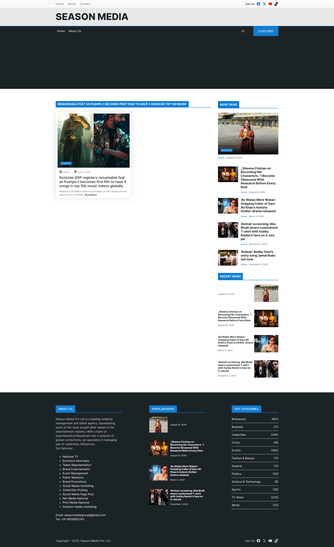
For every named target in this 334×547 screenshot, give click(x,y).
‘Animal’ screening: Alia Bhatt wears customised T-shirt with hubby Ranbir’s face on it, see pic (259, 231)
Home (59, 4)
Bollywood (226, 150)
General (237, 466)
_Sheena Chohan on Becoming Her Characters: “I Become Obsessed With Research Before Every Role (258, 177)
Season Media (92, 16)
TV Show (238, 497)
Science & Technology (246, 481)
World (235, 505)
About (72, 4)
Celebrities (66, 163)
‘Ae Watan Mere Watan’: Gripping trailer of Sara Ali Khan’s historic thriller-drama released (258, 205)
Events (236, 450)
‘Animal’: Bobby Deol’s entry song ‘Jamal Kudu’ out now (258, 255)
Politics (236, 474)
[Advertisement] (167, 64)
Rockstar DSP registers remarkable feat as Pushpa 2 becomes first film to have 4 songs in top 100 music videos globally (92, 181)
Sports (236, 489)
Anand (66, 172)
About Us (75, 31)
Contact (85, 4)
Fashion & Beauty (243, 458)
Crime (236, 442)
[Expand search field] (243, 31)
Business (237, 427)
